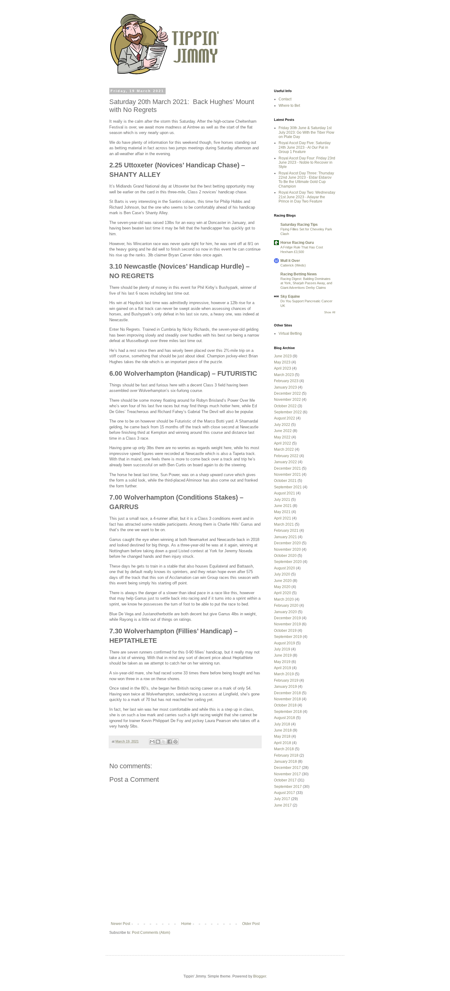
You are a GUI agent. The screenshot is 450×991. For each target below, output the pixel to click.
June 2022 (283, 431)
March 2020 (284, 599)
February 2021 (286, 530)
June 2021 (283, 506)
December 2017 (287, 768)
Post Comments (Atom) (151, 932)
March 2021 (284, 524)
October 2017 (285, 780)
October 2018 (285, 705)
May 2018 (282, 736)
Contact (285, 99)
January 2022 (285, 462)
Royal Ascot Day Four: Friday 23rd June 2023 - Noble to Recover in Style (307, 162)
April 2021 (282, 518)
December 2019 (287, 618)
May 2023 (282, 362)
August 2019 (284, 643)
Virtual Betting (290, 333)
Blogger (259, 976)
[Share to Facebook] (170, 742)
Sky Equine (290, 296)
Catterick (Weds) (293, 265)
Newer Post (120, 924)
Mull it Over (290, 261)
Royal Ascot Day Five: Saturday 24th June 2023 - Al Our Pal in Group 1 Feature (305, 147)
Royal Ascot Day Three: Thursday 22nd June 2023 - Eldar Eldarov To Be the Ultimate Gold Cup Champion (306, 179)
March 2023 (284, 375)
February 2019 (286, 680)
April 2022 (282, 443)
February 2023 (286, 381)
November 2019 (287, 624)
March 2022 (284, 449)
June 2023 (283, 356)
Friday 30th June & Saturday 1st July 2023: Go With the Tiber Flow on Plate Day (306, 132)
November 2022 (287, 399)
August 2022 (284, 418)
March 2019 (284, 674)
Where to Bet (289, 105)
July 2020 (282, 574)
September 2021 (288, 487)
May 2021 (282, 512)
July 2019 (282, 649)
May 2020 (282, 587)
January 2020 (285, 612)
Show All (329, 312)
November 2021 (287, 474)
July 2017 (282, 799)
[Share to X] (164, 742)
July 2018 (282, 724)
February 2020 (286, 605)
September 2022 (288, 412)
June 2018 (283, 730)
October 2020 (285, 555)
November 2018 (287, 699)
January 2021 (285, 537)
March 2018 (284, 749)
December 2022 (287, 393)
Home (186, 924)
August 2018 (284, 718)
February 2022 (286, 456)
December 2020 (287, 543)
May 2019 (282, 662)
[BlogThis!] (158, 742)
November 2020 (287, 549)
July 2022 (282, 425)
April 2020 (282, 593)
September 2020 (288, 562)
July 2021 (282, 499)
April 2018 (282, 743)
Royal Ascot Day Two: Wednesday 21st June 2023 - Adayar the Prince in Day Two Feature (307, 196)
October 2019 (285, 630)
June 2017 (283, 805)
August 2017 (284, 793)
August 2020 (284, 568)
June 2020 (283, 581)
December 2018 (287, 693)
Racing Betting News (298, 274)
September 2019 (288, 637)
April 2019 (282, 668)
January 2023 (285, 387)
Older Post (251, 924)
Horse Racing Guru (297, 242)
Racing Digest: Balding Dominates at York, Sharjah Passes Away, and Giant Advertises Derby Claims (306, 283)
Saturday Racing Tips (299, 224)
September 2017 (288, 786)
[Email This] (152, 742)
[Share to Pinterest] (175, 742)
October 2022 (285, 406)
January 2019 (285, 686)
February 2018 (286, 755)
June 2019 (283, 655)
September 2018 (288, 712)
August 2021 (284, 493)
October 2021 (285, 481)
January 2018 (285, 761)
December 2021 (287, 468)
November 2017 (287, 774)
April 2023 (282, 368)
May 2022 (282, 437)
